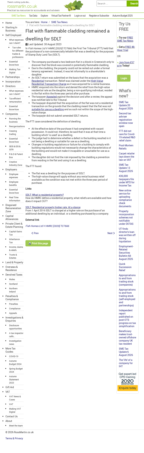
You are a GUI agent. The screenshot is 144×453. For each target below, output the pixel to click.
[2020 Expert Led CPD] (127, 391)
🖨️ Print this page (38, 243)
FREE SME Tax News (125, 39)
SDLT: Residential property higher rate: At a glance (52, 207)
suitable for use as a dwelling (48, 109)
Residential (38, 80)
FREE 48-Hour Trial (126, 48)
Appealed (51, 96)
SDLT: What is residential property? (44, 194)
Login (124, 78)
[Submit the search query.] (133, 4)
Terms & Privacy (14, 438)
